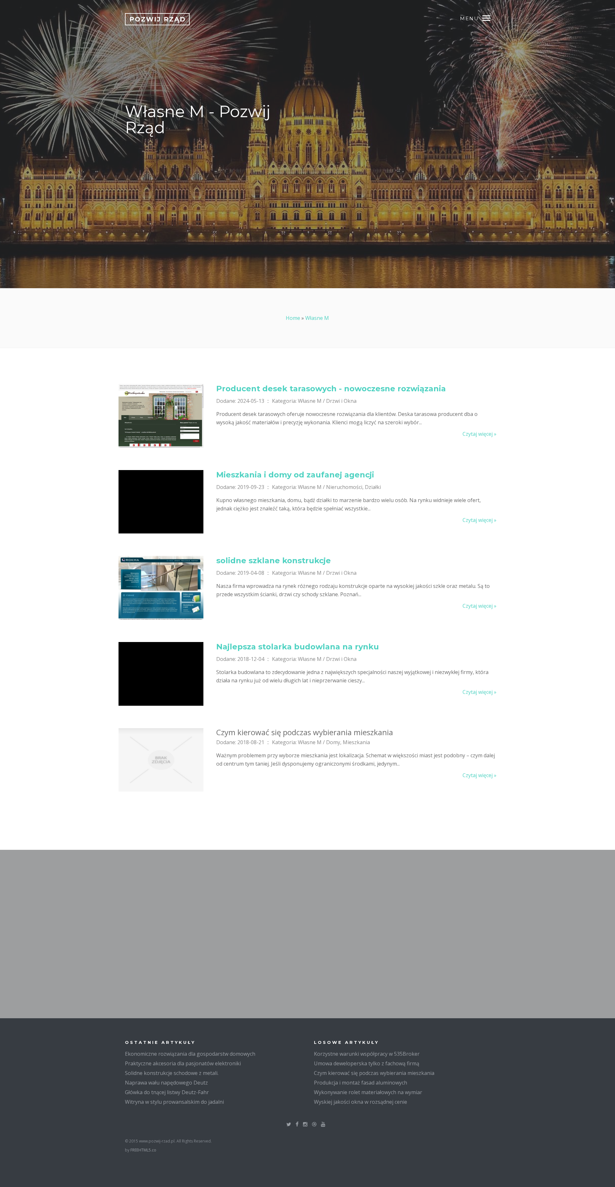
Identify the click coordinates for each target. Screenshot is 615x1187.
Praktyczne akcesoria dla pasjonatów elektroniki (183, 1063)
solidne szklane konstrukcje (273, 560)
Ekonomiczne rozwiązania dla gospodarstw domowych (190, 1053)
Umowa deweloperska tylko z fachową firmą (366, 1063)
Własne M (317, 317)
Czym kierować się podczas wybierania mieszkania (374, 1073)
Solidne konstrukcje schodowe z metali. (171, 1073)
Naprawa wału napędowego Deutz (166, 1082)
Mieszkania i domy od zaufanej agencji (295, 474)
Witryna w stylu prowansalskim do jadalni (174, 1101)
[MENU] (489, 18)
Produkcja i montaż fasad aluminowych (360, 1082)
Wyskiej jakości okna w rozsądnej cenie (360, 1101)
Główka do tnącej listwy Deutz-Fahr (167, 1092)
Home (293, 317)
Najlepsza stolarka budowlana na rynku (297, 646)
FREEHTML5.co (143, 1150)
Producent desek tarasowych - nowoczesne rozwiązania (331, 388)
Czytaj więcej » (479, 433)
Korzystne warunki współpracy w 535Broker (367, 1053)
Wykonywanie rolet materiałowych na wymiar (368, 1092)
